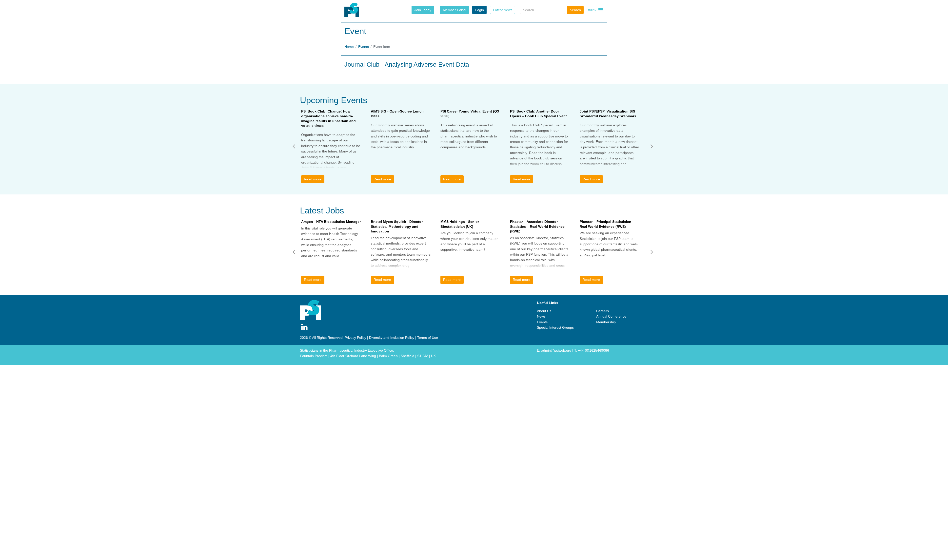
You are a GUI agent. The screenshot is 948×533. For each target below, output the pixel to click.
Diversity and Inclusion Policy (391, 338)
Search (575, 10)
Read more (312, 179)
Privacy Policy (355, 338)
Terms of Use (427, 338)
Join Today (423, 10)
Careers (602, 311)
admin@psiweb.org (556, 350)
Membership (606, 322)
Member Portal (454, 10)
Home (349, 47)
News (541, 316)
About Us (544, 311)
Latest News (502, 10)
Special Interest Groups (555, 327)
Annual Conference (611, 316)
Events (363, 47)
